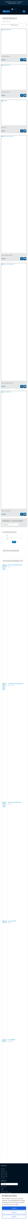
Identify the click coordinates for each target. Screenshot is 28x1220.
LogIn (14, 2)
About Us (3, 1178)
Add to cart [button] (24, 59)
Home (3, 21)
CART (2, 1189)
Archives (3, 1170)
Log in (2, 1188)
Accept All (14, 1208)
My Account (20, 2)
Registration (8, 2)
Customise (14, 1212)
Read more (24, 386)
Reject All (14, 1216)
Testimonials (4, 1171)
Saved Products (12, 3)
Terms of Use (4, 1173)
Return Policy (4, 1174)
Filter (14, 542)
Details (21, 59)
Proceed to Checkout (6, 1192)
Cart (19, 3)
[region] (14, 1206)
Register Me (4, 1186)
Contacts (3, 1168)
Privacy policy (4, 1176)
